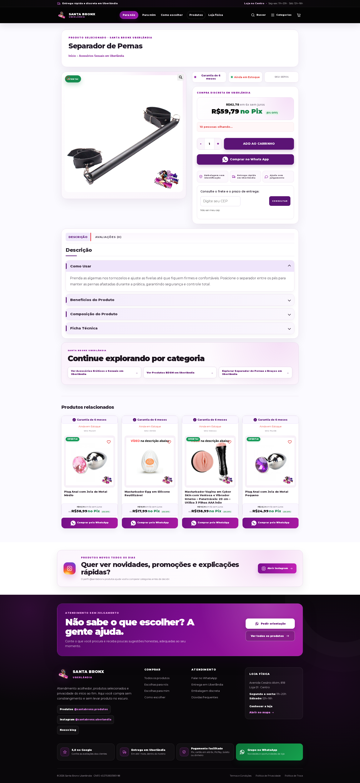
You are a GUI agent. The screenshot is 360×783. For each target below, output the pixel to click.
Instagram (85, 719)
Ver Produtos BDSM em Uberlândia (180, 372)
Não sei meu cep (210, 210)
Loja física (215, 14)
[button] (180, 77)
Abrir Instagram (278, 568)
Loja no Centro (254, 3)
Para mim (149, 14)
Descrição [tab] (78, 237)
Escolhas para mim (156, 690)
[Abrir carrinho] (298, 15)
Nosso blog (68, 730)
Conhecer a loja (260, 706)
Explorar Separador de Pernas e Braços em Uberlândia (255, 372)
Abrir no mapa (259, 712)
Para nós (129, 14)
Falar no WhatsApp (204, 678)
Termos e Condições (240, 775)
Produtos (196, 14)
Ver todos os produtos (267, 636)
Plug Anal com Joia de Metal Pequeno (266, 493)
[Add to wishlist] (67, 78)
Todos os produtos (156, 678)
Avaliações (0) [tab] (108, 237)
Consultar (280, 201)
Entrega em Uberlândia (207, 684)
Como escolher (172, 14)
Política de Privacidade (268, 775)
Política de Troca (294, 775)
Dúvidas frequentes (204, 697)
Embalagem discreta (205, 690)
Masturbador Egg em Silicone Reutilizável (147, 493)
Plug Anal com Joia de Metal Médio (85, 493)
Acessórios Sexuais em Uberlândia (101, 55)
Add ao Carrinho (259, 143)
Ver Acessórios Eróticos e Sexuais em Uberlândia (104, 372)
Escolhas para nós (156, 684)
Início (72, 55)
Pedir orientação (273, 623)
